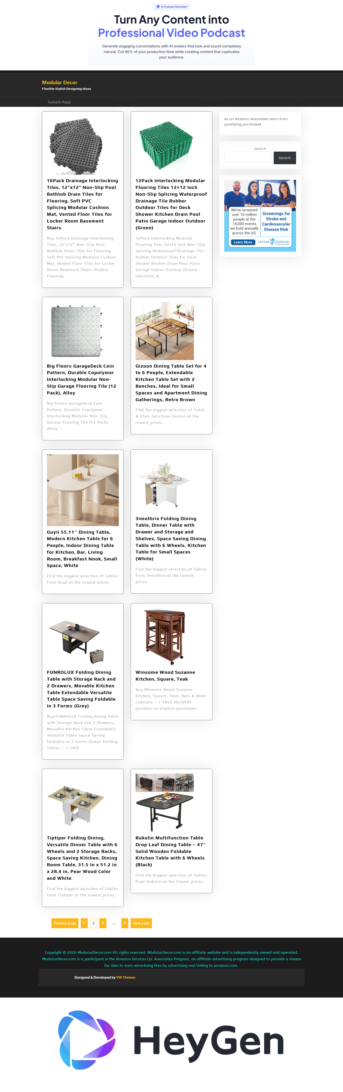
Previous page (65, 923)
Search (260, 148)
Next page (141, 923)
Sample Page (59, 102)
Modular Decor (59, 82)
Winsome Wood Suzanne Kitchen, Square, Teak (165, 675)
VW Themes (126, 977)
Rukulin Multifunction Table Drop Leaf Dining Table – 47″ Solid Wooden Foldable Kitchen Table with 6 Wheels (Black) (171, 851)
